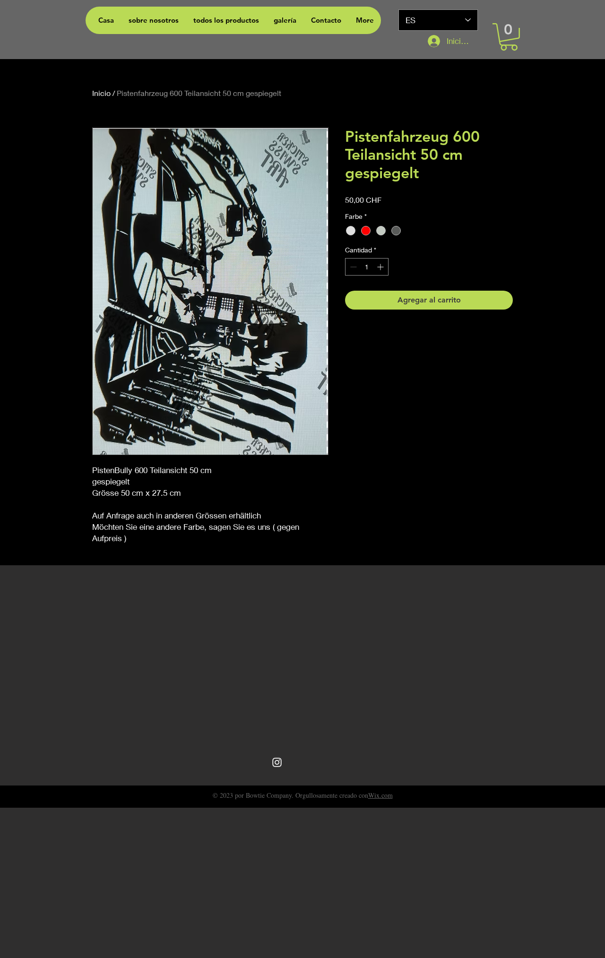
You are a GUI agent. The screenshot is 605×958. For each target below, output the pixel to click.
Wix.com (380, 795)
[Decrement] (352, 267)
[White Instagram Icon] (277, 762)
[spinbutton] (366, 267)
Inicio (101, 92)
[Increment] (381, 267)
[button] (509, 37)
